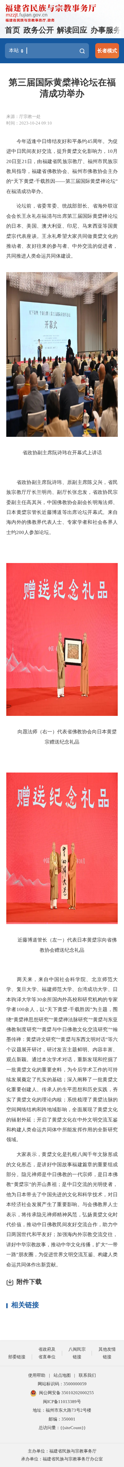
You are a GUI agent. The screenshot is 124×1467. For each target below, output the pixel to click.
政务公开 (38, 30)
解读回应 (72, 30)
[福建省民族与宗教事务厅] (51, 13)
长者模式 (107, 50)
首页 (12, 30)
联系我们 (87, 1375)
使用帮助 (36, 1375)
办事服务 (106, 30)
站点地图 (62, 1375)
